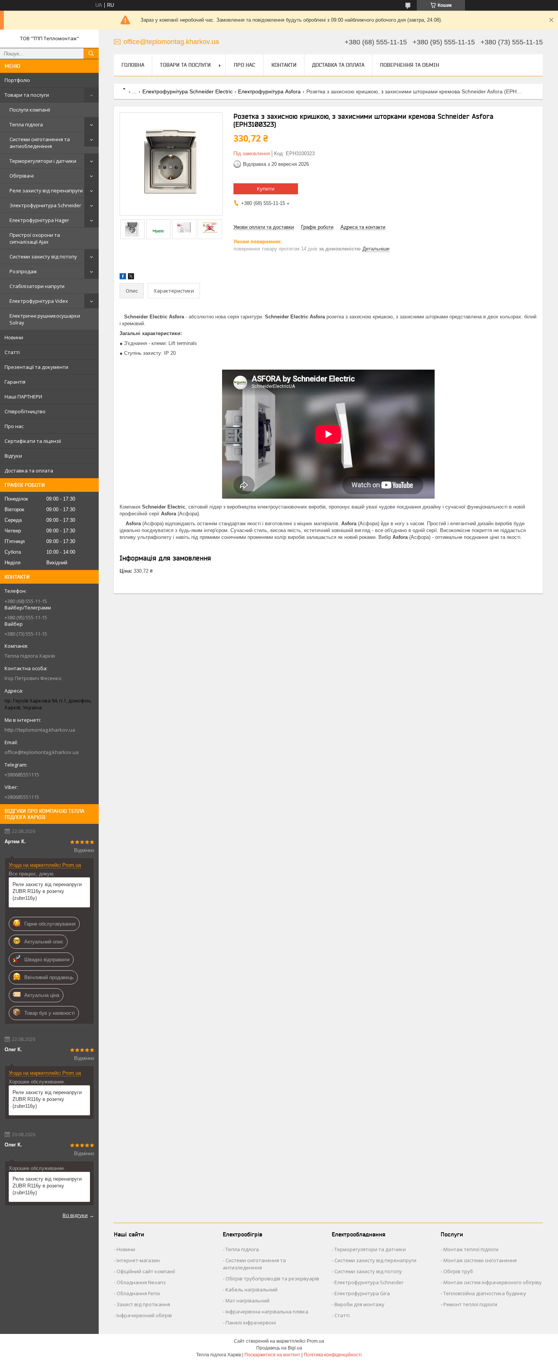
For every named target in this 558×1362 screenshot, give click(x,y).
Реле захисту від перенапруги (46, 190)
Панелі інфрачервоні (250, 1322)
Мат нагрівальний (247, 1300)
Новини (14, 337)
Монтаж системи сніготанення (480, 1260)
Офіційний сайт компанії (146, 1271)
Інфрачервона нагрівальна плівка (266, 1311)
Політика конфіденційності (333, 1354)
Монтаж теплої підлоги (470, 1249)
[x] (131, 277)
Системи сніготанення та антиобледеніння (39, 143)
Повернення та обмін (409, 65)
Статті (12, 352)
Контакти (283, 65)
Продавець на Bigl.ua (279, 1348)
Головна (132, 65)
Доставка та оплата (29, 470)
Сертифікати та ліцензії (33, 441)
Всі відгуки (75, 1215)
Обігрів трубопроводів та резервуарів (272, 1278)
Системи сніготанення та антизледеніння (254, 1264)
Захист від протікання (143, 1304)
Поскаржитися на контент (272, 1354)
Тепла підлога (26, 124)
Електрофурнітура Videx (38, 301)
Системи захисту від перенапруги (375, 1260)
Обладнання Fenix (138, 1293)
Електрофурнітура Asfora (269, 91)
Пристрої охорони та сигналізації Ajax (34, 238)
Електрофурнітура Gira (362, 1293)
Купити (265, 188)
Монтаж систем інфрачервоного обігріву (492, 1282)
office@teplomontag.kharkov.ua (42, 752)
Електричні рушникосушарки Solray (44, 319)
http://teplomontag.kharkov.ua (40, 729)
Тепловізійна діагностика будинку (484, 1293)
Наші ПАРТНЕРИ (23, 396)
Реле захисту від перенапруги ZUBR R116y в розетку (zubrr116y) (47, 891)
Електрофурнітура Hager (39, 220)
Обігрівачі (21, 175)
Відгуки (13, 455)
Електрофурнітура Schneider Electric (187, 91)
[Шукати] (91, 53)
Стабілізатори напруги (37, 286)
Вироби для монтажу (359, 1304)
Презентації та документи (36, 367)
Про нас (14, 426)
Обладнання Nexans (141, 1282)
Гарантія (15, 381)
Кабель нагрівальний (251, 1289)
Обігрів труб (458, 1271)
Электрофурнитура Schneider (45, 205)
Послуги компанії (29, 109)
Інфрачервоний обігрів (144, 1315)
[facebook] (123, 277)
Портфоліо (17, 80)
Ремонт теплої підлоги (470, 1304)
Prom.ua (315, 1341)
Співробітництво (25, 411)
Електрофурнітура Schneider (369, 1282)
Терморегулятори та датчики (370, 1249)
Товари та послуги (27, 94)
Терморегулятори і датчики (42, 160)
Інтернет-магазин (138, 1260)
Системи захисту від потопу (43, 256)
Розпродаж (23, 271)
